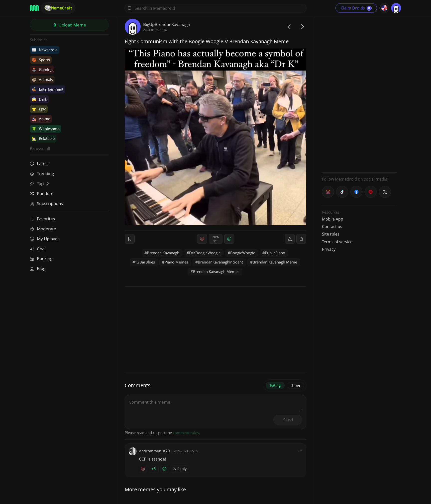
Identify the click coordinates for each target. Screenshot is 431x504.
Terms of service (337, 242)
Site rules (330, 234)
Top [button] (41, 183)
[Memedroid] (34, 8)
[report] (290, 239)
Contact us (332, 226)
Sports (41, 59)
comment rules (186, 432)
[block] (301, 239)
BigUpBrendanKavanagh (166, 24)
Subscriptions (50, 203)
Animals (42, 79)
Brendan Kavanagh (163, 252)
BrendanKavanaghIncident (220, 261)
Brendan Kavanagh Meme (275, 261)
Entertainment (47, 89)
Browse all (40, 148)
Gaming (42, 69)
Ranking (44, 258)
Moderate (46, 229)
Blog (41, 268)
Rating (275, 385)
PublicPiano (275, 252)
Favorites (46, 219)
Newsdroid (45, 49)
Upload (72, 25)
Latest (43, 163)
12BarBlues (145, 261)
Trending (45, 173)
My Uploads (48, 239)
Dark (39, 99)
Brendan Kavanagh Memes (216, 271)
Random (45, 193)
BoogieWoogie (242, 252)
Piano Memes (176, 261)
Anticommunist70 (154, 450)
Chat (41, 249)
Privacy (328, 249)
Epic (39, 108)
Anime (41, 118)
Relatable (43, 138)
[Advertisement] (359, 94)
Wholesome (45, 128)
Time (296, 385)
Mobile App (332, 219)
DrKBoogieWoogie (204, 252)
